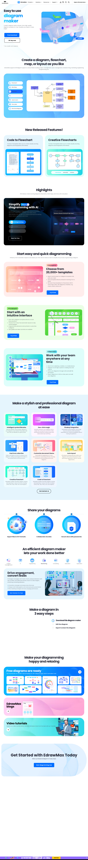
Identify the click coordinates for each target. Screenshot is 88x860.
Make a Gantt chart (53, 95)
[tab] (69, 620)
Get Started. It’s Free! (16, 593)
